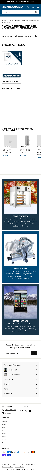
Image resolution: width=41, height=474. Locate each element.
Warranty (5, 439)
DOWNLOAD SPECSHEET (11, 82)
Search (4, 424)
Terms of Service (8, 469)
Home (4, 21)
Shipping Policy (7, 467)
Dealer (4, 436)
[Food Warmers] (20, 197)
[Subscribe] (34, 353)
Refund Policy (19, 467)
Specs (4, 433)
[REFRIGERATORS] (20, 302)
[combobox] (20, 12)
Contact (4, 421)
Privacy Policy (30, 464)
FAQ (3, 430)
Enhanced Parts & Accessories (17, 130)
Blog (3, 442)
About (4, 427)
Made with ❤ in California (25, 469)
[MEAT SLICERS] (20, 250)
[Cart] (32, 7)
